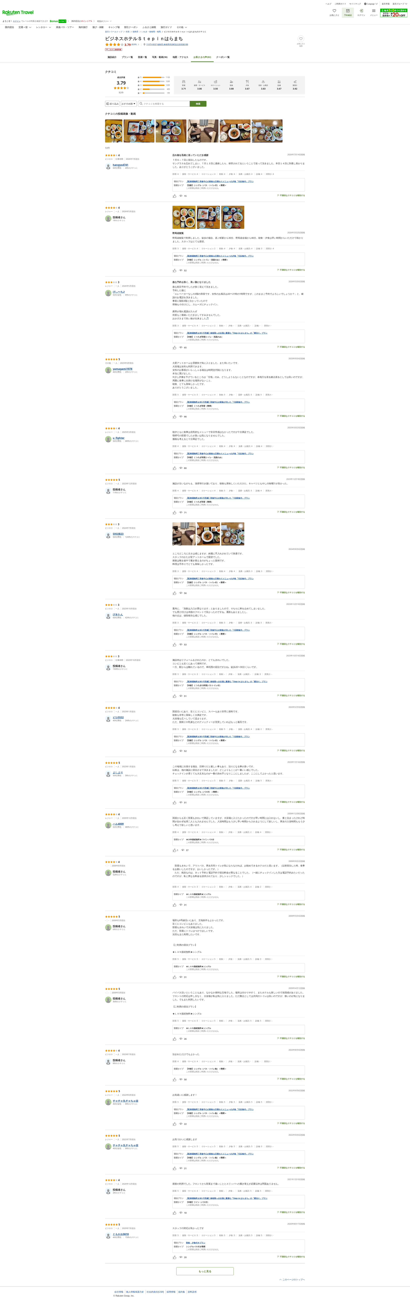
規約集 (181, 1292)
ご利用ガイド (340, 4)
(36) (160, 57)
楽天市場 (386, 4)
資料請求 (192, 1292)
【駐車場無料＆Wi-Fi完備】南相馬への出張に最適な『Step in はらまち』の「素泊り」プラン (226, 333)
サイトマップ (355, 4)
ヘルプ (328, 4)
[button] (113, 130)
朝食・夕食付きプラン (195, 1242)
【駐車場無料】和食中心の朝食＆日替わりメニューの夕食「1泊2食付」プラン (220, 181)
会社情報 (118, 1292)
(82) (202, 57)
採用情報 (171, 1292)
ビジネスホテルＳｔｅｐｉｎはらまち (144, 38)
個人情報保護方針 (135, 1292)
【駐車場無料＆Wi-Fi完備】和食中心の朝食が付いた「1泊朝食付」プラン (218, 402)
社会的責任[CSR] (155, 1292)
